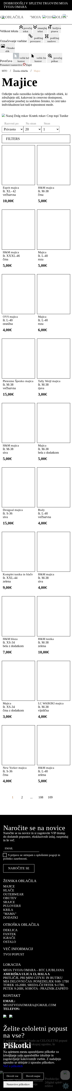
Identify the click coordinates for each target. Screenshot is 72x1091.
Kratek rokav (37, 115)
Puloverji (12, 906)
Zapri (29, 64)
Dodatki (10, 917)
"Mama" (9, 913)
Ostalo (9, 941)
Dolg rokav (21, 115)
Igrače (9, 938)
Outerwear (13, 894)
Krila (8, 909)
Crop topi (53, 115)
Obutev (10, 898)
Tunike (63, 115)
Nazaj (9, 115)
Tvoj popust (13, 954)
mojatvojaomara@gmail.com (29, 1005)
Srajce (9, 902)
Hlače (8, 890)
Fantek (9, 934)
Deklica (10, 930)
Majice (9, 886)
